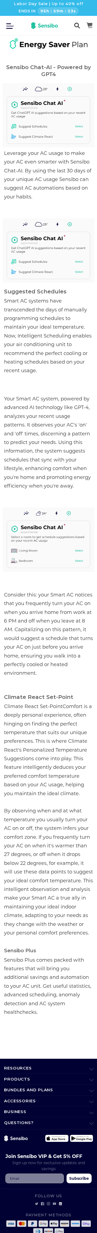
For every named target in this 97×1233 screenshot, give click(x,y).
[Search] (77, 25)
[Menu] (11, 25)
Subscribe (79, 1178)
